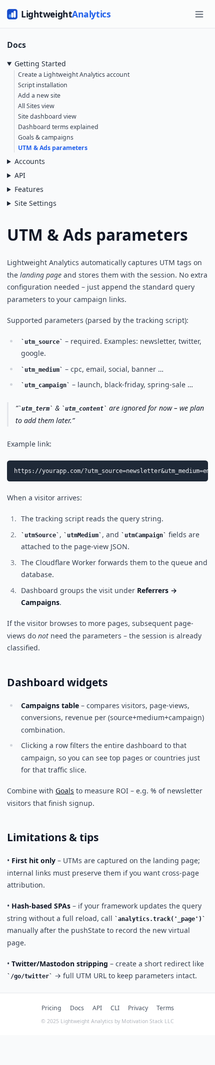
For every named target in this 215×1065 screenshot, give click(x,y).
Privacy (138, 1008)
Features (29, 189)
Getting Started (40, 63)
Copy (195, 469)
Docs (77, 1008)
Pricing (52, 1008)
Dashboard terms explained (58, 127)
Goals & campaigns (46, 137)
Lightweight (65, 14)
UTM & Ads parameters (53, 148)
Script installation (43, 85)
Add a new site (39, 95)
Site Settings (35, 203)
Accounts (29, 161)
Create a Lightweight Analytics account (74, 74)
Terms (165, 1008)
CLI (115, 1008)
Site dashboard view (47, 116)
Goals (65, 790)
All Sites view (36, 106)
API (20, 175)
